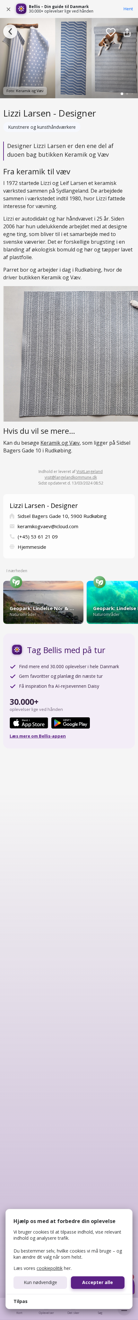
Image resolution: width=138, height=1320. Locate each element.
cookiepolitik (50, 1268)
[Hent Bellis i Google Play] (70, 723)
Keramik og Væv (60, 442)
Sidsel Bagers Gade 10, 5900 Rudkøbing (62, 516)
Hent (128, 9)
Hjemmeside (32, 547)
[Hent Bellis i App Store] (29, 723)
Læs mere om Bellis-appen (38, 736)
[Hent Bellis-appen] (21, 9)
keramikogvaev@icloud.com (48, 526)
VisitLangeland (89, 471)
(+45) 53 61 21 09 (38, 536)
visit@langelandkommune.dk (71, 477)
